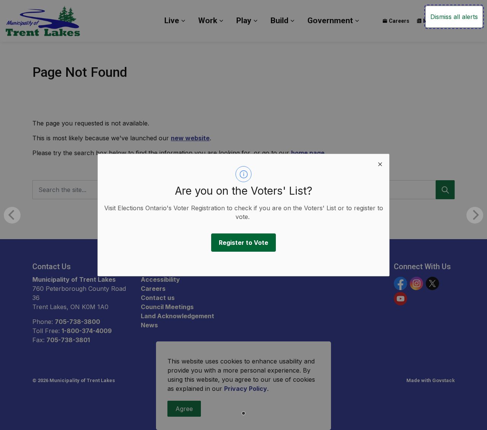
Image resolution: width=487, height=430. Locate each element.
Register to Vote (243, 242)
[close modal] (380, 163)
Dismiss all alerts (454, 17)
